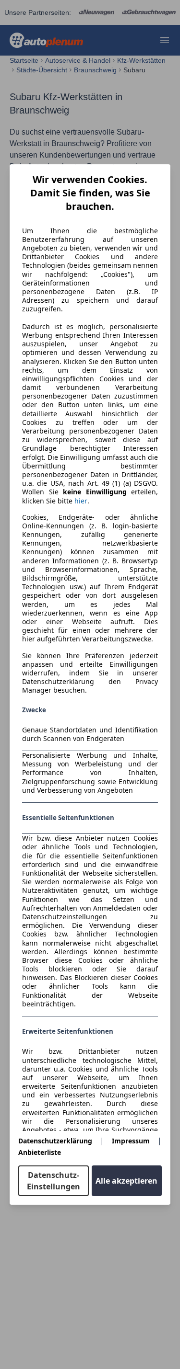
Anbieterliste (39, 1152)
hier (80, 501)
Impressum (131, 1140)
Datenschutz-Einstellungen (53, 1181)
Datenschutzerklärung (55, 1140)
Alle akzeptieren (126, 1180)
